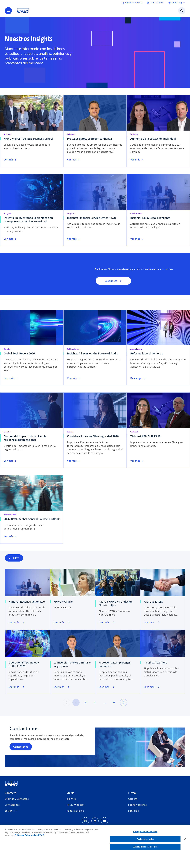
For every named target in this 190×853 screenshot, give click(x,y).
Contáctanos (20, 746)
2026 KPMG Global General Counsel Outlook (32, 519)
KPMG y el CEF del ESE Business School (29, 138)
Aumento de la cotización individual (153, 138)
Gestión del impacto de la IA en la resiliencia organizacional (25, 438)
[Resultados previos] (66, 702)
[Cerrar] (185, 838)
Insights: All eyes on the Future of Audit (92, 353)
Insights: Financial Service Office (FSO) (92, 218)
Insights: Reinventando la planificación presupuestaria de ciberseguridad (28, 219)
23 (114, 702)
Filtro (13, 558)
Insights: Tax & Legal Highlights (150, 218)
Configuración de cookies (145, 832)
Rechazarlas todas (145, 839)
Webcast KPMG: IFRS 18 (145, 436)
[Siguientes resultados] (123, 702)
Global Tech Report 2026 (19, 353)
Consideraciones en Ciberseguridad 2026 (93, 436)
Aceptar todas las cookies (145, 847)
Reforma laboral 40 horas (146, 353)
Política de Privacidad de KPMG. (30, 835)
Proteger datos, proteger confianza (90, 138)
